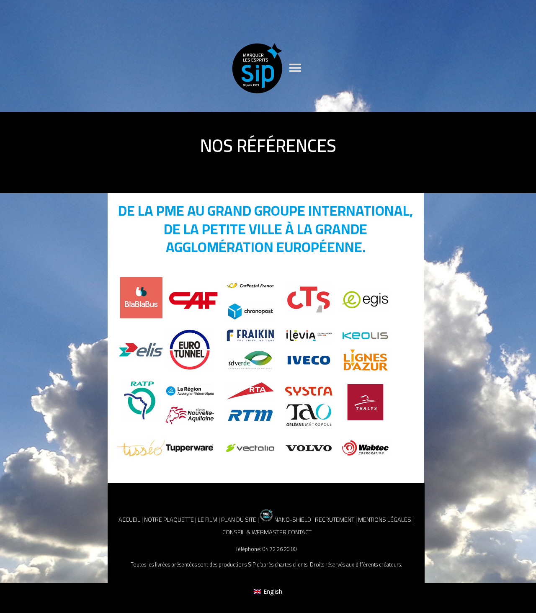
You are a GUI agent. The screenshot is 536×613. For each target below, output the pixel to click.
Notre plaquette (169, 519)
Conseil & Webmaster (254, 532)
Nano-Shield (292, 519)
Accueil (129, 519)
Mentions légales (384, 519)
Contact (300, 532)
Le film (207, 519)
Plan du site (238, 519)
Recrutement (334, 519)
